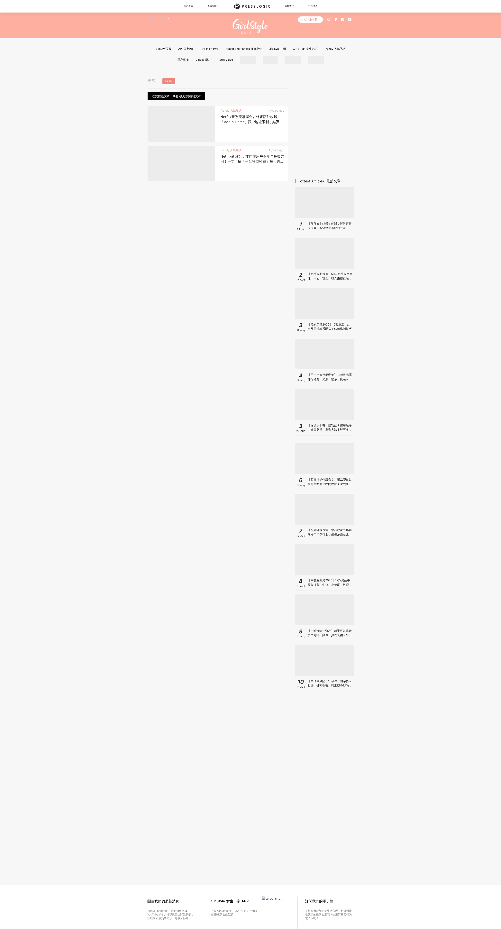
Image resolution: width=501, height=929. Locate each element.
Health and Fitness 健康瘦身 (244, 48)
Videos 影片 (203, 59)
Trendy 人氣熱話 (334, 48)
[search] (329, 19)
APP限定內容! (186, 48)
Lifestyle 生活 (277, 48)
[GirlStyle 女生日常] (251, 26)
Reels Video (225, 59)
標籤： (154, 81)
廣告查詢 (289, 6)
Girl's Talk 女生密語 (305, 48)
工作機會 (312, 6)
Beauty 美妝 (163, 48)
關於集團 (188, 6)
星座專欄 (183, 59)
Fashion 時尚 (210, 48)
